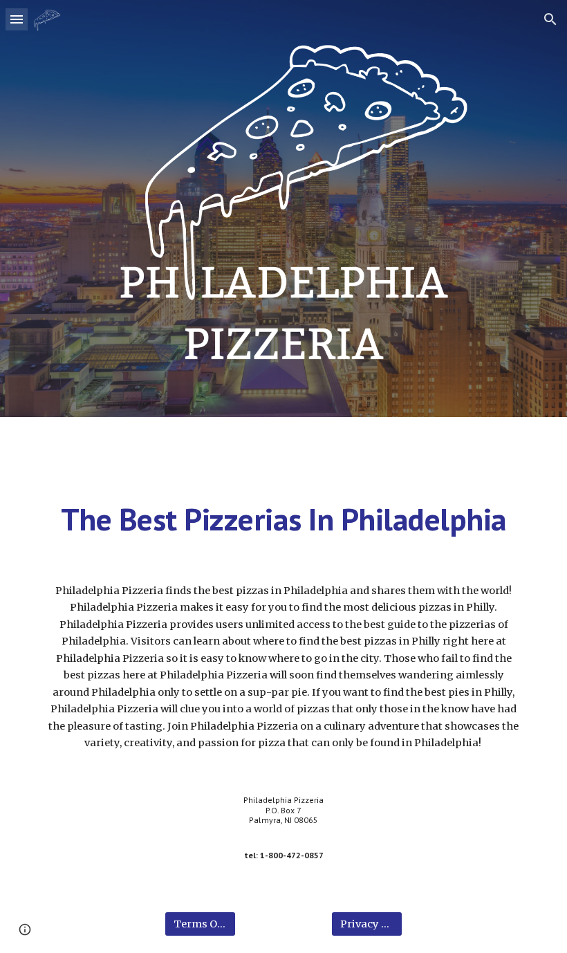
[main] (283, 519)
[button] (16, 19)
